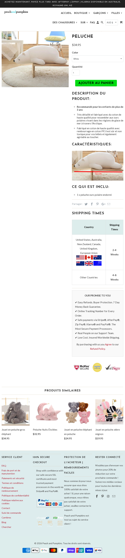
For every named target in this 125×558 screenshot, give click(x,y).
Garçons (100, 13)
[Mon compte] (98, 23)
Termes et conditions (12, 483)
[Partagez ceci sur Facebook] (91, 204)
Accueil (66, 13)
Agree (108, 344)
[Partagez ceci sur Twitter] (85, 204)
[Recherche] (102, 23)
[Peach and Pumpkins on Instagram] (108, 496)
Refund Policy (97, 348)
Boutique (82, 13)
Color (75, 52)
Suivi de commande (11, 512)
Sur (84, 23)
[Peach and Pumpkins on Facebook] (97, 496)
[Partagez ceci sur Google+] (102, 204)
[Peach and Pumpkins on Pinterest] (103, 496)
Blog (4, 522)
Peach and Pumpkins (52, 543)
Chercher (6, 527)
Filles (116, 13)
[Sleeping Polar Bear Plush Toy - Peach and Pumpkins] (35, 53)
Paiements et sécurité (13, 478)
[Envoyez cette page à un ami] (108, 204)
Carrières (6, 517)
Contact (6, 508)
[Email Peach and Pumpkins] (114, 496)
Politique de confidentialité (15, 495)
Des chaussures (65, 23)
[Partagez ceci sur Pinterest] (97, 204)
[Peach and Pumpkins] (16, 12)
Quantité (77, 66)
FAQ (4, 465)
